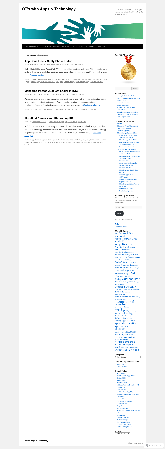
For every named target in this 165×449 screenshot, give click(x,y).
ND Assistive (121, 373)
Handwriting (121, 270)
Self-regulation (120, 318)
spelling (117, 332)
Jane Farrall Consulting (124, 424)
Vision (131, 334)
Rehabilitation (119, 316)
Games (132, 268)
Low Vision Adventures (124, 401)
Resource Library (122, 382)
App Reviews (42, 79)
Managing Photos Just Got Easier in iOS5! (51, 91)
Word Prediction (122, 349)
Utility (105, 79)
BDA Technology (122, 420)
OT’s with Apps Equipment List (83, 46)
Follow (119, 213)
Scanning (127, 316)
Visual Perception (124, 344)
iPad (59, 79)
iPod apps (137, 282)
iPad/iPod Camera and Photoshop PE (48, 118)
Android (34, 79)
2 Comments (92, 109)
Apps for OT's (52, 79)
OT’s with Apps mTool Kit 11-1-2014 (56, 46)
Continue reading (38, 75)
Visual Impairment (121, 339)
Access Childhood (122, 399)
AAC (116, 234)
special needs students (123, 327)
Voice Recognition (121, 347)
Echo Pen (133, 262)
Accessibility (125, 233)
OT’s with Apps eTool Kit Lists (126, 149)
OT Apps (121, 310)
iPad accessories (123, 276)
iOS (32, 109)
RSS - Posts (120, 364)
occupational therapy (67, 82)
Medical (122, 292)
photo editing (80, 82)
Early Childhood (122, 262)
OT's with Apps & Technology (49, 8)
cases (116, 257)
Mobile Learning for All (124, 427)
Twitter (118, 224)
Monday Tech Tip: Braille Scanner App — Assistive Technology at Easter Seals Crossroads (129, 98)
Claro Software (121, 389)
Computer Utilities (75, 140)
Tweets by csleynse (120, 226)
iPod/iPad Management (124, 281)
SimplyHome (121, 406)
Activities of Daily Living (126, 238)
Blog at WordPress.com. (135, 443)
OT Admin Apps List (125, 161)
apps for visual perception (124, 252)
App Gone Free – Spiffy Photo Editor (48, 61)
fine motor (134, 264)
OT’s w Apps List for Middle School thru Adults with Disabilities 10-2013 (128, 165)
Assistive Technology (122, 254)
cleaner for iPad (122, 257)
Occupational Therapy (79, 79)
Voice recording (133, 347)
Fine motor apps (122, 267)
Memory (127, 292)
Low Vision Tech (122, 403)
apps (133, 247)
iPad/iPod (48, 142)
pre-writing (119, 313)
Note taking (136, 296)
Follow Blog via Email (124, 195)
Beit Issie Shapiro (122, 408)
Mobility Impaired (123, 296)
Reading (128, 313)
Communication (133, 257)
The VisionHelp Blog (123, 422)
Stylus (133, 331)
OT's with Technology (123, 417)
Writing (134, 349)
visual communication (95, 142)
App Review (41, 82)
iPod (69, 79)
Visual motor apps (125, 341)
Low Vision (119, 289)
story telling (83, 142)
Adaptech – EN (121, 380)
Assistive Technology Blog (125, 392)
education (118, 265)
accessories (121, 236)
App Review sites (123, 247)
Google (137, 268)
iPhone (64, 79)
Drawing (127, 259)
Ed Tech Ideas (121, 415)
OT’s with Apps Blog (32, 46)
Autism (134, 254)
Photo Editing (97, 79)
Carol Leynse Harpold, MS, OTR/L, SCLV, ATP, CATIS (64, 64)
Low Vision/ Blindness (132, 289)
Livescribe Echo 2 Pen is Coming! (127, 112)
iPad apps (119, 279)
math (117, 291)
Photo (90, 79)
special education (72, 142)
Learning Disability (126, 286)
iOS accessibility (121, 273)
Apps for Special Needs (60, 140)
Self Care (129, 318)
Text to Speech (121, 334)
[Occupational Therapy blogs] (129, 83)
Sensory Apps (120, 320)
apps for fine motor (122, 249)
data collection (119, 260)
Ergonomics (125, 265)
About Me (101, 46)
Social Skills (131, 321)
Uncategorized (58, 109)
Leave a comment (96, 82)
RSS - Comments (122, 366)
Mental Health (120, 294)
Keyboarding (119, 284)
